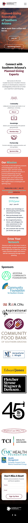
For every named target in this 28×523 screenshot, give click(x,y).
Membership (14, 131)
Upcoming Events (14, 46)
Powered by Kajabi (14, 520)
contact (15, 192)
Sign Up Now (14, 496)
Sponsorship (14, 151)
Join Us (14, 38)
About (14, 112)
